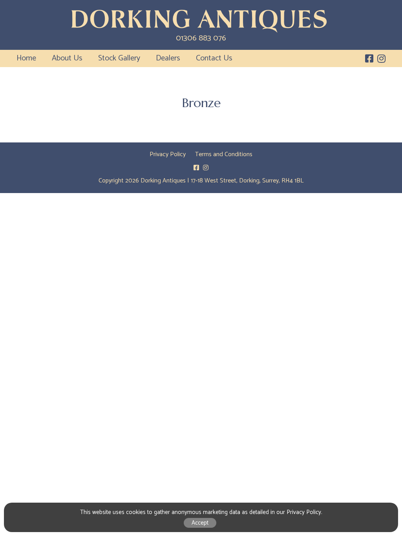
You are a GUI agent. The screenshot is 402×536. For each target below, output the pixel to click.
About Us (67, 58)
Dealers (168, 58)
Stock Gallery (119, 58)
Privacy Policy (168, 154)
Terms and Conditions (223, 154)
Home (26, 58)
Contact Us (214, 58)
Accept (200, 523)
